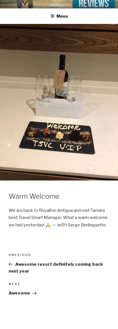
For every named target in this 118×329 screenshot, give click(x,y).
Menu (62, 16)
